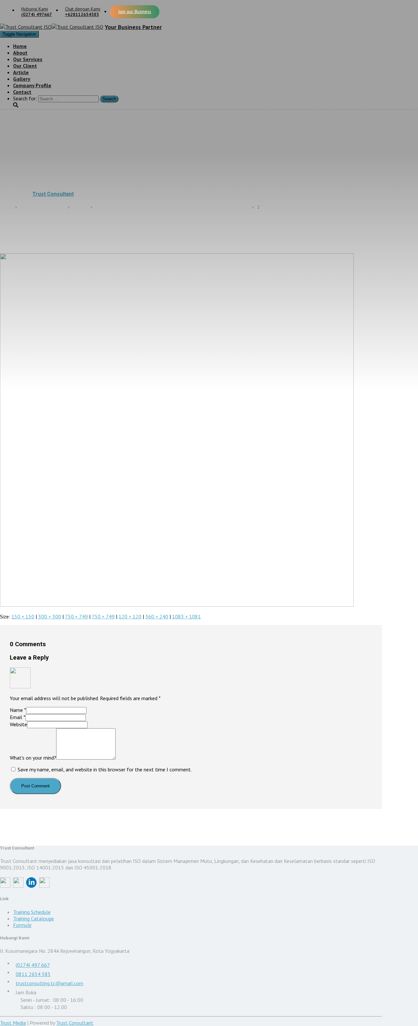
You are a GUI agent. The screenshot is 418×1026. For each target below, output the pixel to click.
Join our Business (134, 11)
